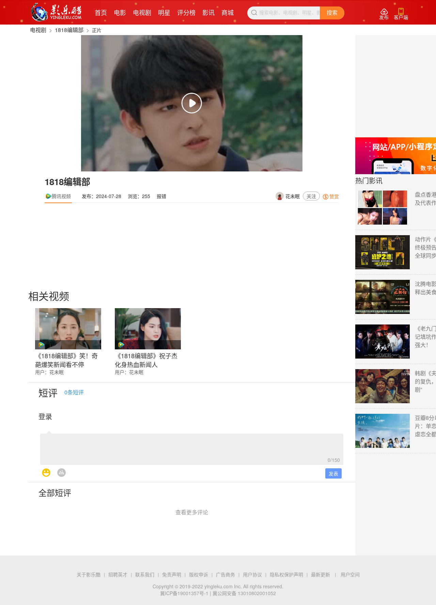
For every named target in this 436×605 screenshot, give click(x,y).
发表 (333, 473)
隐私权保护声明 (286, 574)
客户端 (401, 14)
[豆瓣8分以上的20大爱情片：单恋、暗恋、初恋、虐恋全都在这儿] (382, 431)
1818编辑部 (69, 30)
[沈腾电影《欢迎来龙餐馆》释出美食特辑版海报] (382, 297)
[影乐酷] (56, 12)
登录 (45, 416)
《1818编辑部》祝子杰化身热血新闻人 (146, 359)
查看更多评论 (191, 512)
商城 (227, 12)
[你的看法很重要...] (191, 447)
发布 (384, 14)
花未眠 (292, 196)
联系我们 (144, 574)
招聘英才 (117, 574)
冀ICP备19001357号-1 (184, 593)
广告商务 (225, 574)
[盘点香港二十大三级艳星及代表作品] (382, 208)
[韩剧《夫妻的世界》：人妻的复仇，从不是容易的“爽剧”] (382, 386)
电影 (120, 12)
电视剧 (142, 12)
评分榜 (186, 12)
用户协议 (252, 574)
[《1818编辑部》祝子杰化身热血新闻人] (148, 328)
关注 (311, 196)
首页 (101, 12)
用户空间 (350, 574)
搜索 (332, 13)
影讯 (208, 12)
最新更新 (320, 574)
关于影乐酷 (88, 574)
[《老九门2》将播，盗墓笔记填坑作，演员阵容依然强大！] (382, 341)
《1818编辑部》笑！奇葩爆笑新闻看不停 (66, 359)
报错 (161, 196)
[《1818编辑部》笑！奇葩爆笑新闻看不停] (68, 328)
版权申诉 (198, 574)
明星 (164, 12)
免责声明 (171, 574)
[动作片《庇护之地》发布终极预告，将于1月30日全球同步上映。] (382, 252)
